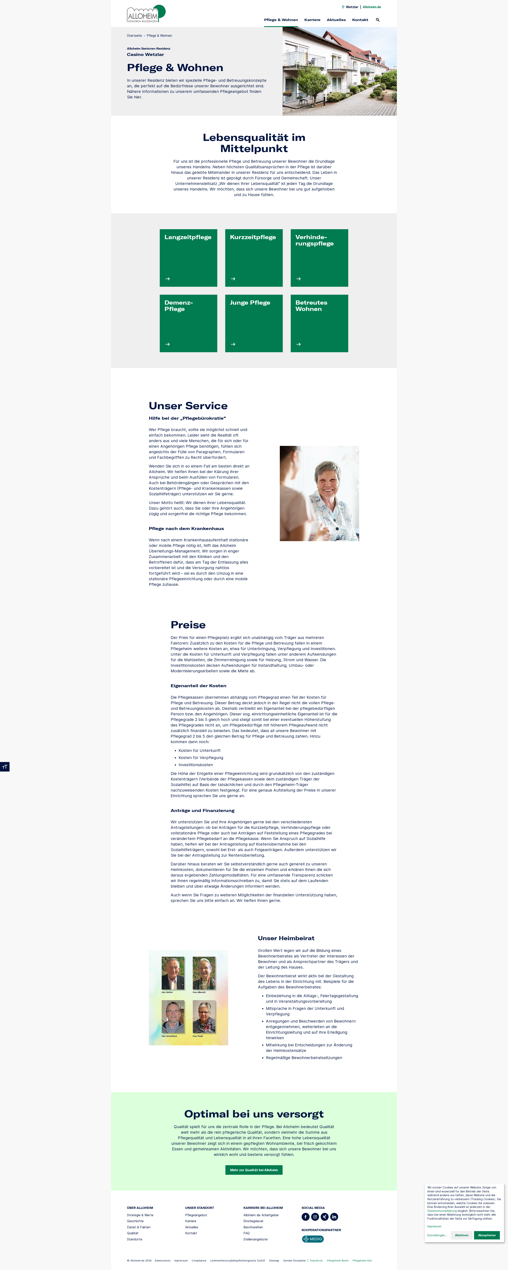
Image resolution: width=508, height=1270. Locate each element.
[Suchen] (378, 20)
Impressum (181, 1260)
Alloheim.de (372, 7)
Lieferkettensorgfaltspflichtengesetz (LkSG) (237, 1260)
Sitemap (274, 1260)
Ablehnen (462, 1235)
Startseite (134, 36)
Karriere (312, 19)
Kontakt (360, 19)
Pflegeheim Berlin (338, 1260)
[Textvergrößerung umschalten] (5, 767)
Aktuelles (336, 19)
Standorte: (316, 1260)
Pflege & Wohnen (281, 19)
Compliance (199, 1260)
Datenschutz (162, 1260)
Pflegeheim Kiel (362, 1260)
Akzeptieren (487, 1235)
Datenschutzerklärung (442, 1210)
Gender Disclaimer (294, 1260)
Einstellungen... (437, 1235)
